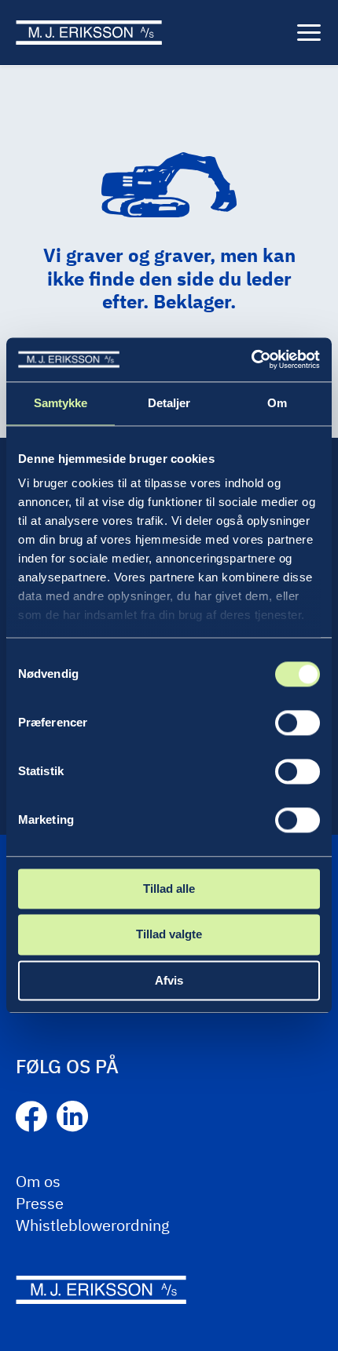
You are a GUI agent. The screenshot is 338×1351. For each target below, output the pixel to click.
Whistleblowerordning (93, 1225)
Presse (40, 1203)
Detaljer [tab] (169, 403)
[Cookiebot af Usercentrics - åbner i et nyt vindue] (251, 359)
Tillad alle (169, 888)
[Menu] (309, 33)
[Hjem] (89, 32)
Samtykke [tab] (61, 403)
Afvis (169, 980)
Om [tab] (277, 403)
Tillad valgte (169, 934)
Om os (38, 1181)
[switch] (297, 722)
